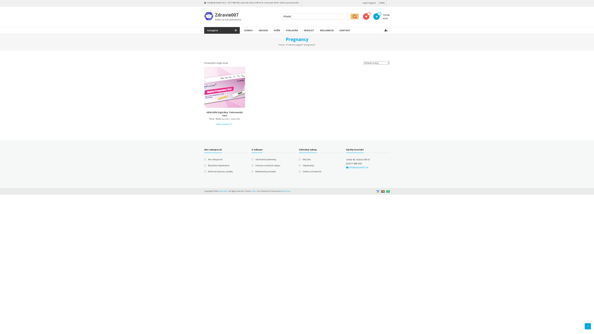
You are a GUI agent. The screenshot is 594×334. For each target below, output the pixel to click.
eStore (254, 191)
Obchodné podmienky (265, 159)
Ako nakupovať (215, 159)
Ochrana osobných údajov (267, 165)
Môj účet (307, 159)
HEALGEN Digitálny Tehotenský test (225, 114)
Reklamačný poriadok (265, 171)
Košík (277, 30)
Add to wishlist (223, 124)
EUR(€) (382, 3)
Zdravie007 (227, 15)
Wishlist (309, 30)
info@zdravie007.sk (358, 167)
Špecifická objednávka (218, 165)
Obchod (263, 30)
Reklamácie (327, 30)
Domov (248, 30)
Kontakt (345, 30)
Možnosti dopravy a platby (220, 171)
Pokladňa (292, 30)
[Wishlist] (366, 16)
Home (281, 44)
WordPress (285, 191)
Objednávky (308, 165)
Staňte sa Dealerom (312, 171)
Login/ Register (369, 3)
